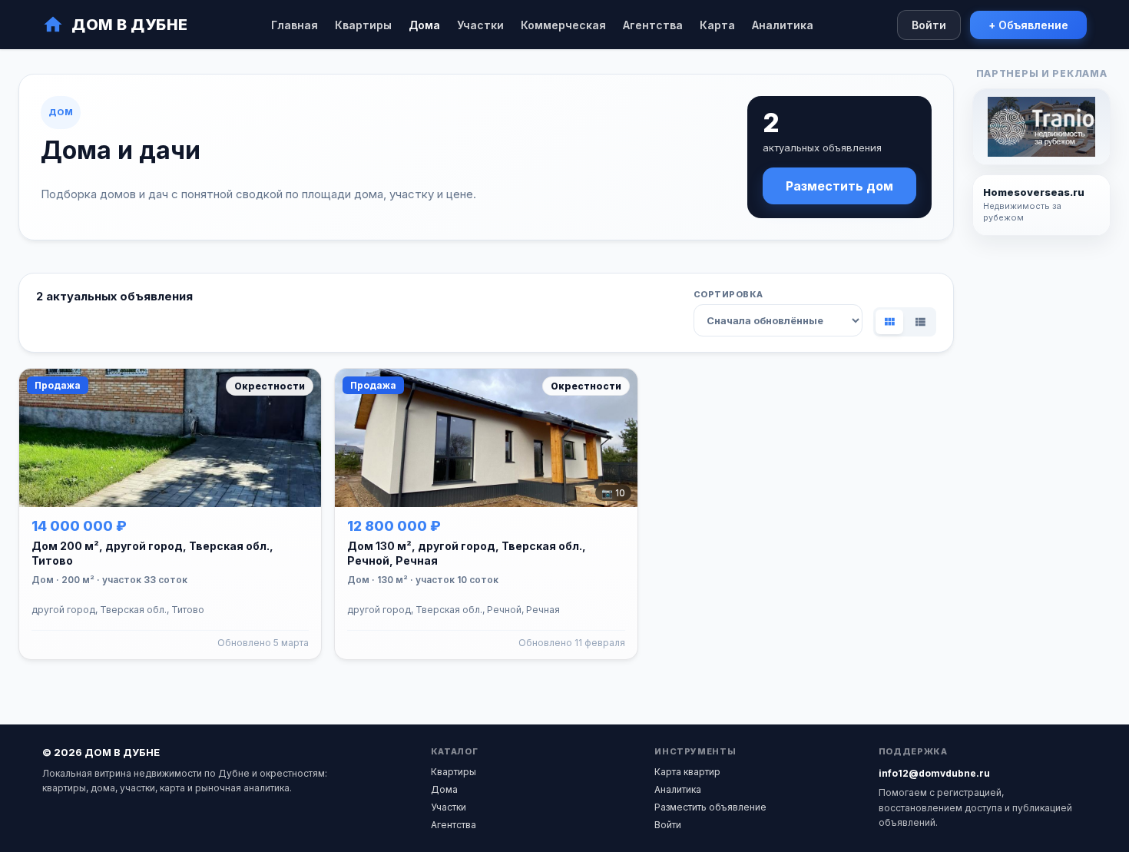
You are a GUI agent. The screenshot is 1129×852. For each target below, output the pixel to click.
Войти (929, 24)
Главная (294, 24)
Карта (717, 24)
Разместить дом (839, 186)
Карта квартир (687, 771)
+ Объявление (1028, 24)
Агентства (653, 24)
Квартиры (363, 24)
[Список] (920, 322)
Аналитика (782, 24)
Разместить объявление (710, 807)
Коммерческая (563, 24)
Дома (424, 24)
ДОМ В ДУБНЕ (129, 24)
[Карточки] (889, 322)
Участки (480, 24)
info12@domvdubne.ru (934, 773)
